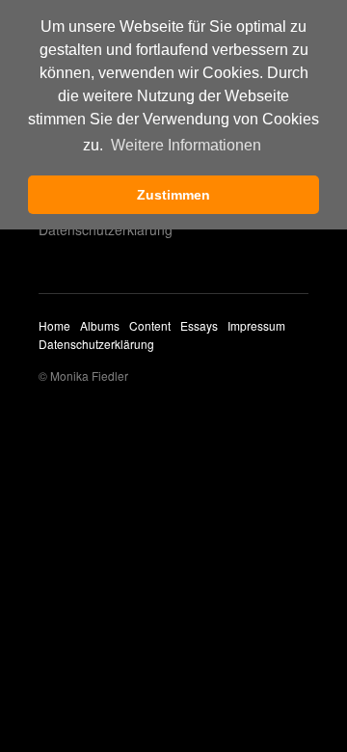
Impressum (256, 325)
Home (54, 325)
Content (150, 325)
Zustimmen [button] (173, 194)
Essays (199, 325)
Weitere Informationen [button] (186, 145)
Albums (100, 325)
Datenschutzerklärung (106, 229)
